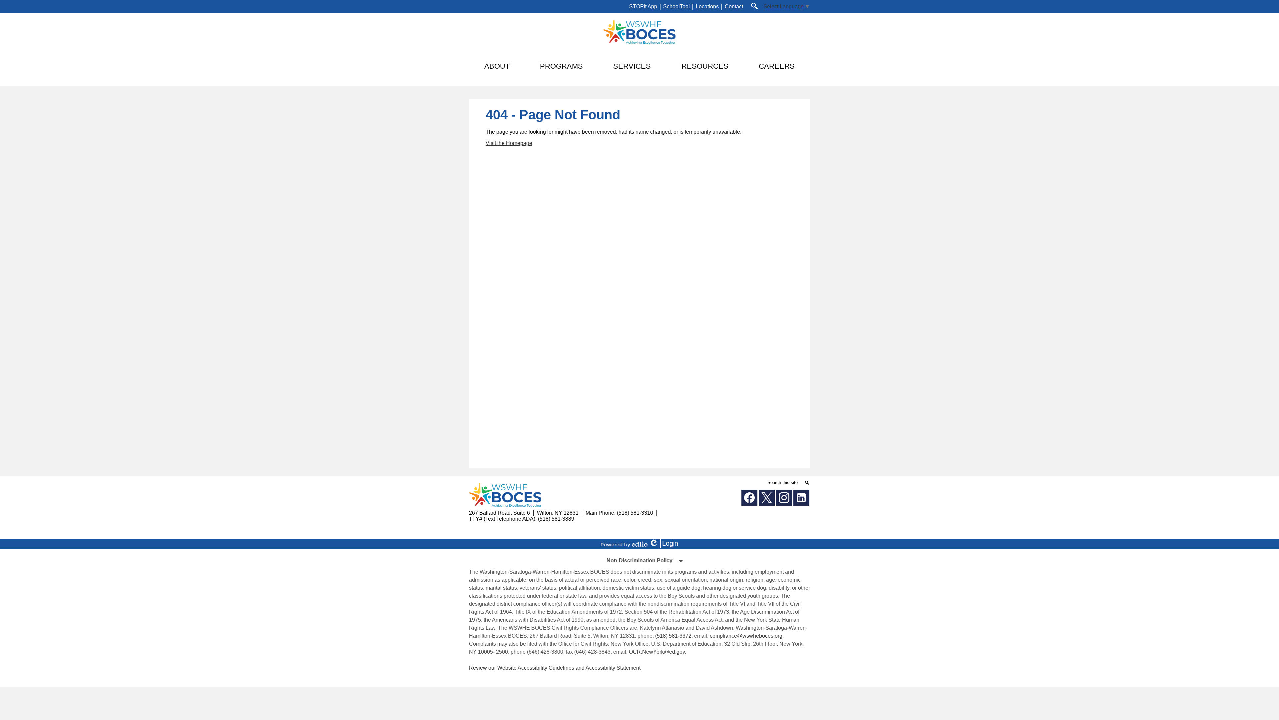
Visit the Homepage (509, 143)
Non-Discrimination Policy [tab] (639, 560)
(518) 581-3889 (556, 519)
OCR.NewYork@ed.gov (657, 652)
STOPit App (643, 6)
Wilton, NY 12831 (558, 513)
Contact (734, 6)
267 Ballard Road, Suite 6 (499, 513)
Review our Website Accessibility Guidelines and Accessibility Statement (554, 668)
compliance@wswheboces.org (746, 636)
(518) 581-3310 (635, 513)
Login (665, 544)
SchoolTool (676, 6)
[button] (497, 66)
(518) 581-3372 (673, 636)
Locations (707, 6)
